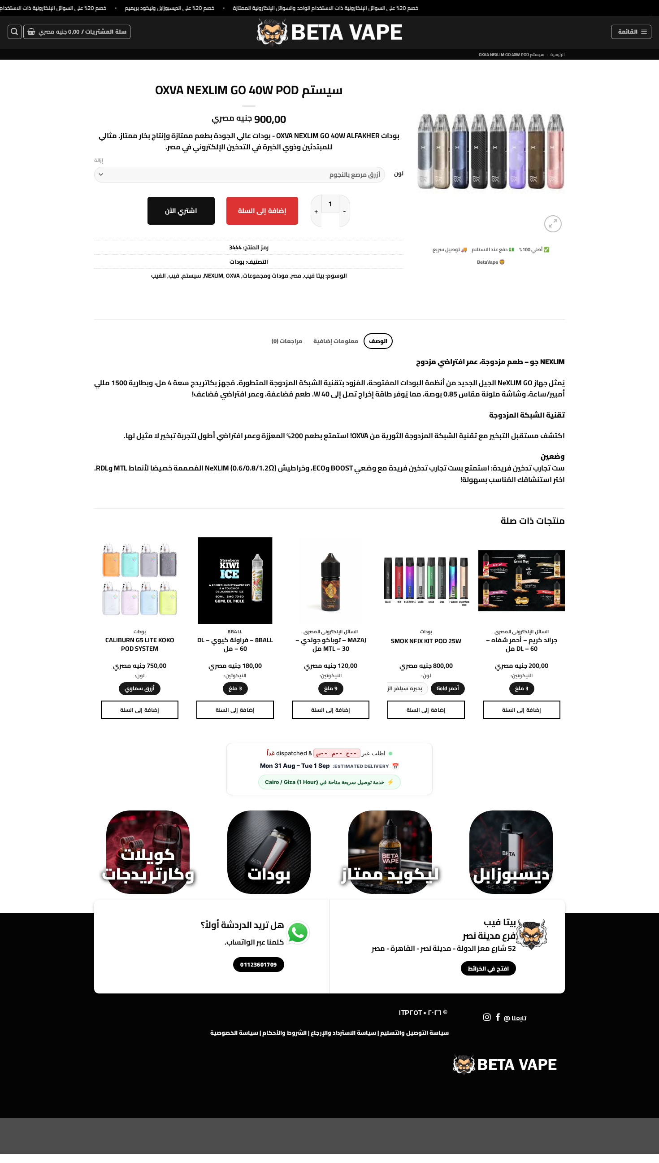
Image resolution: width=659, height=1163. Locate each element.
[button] (631, 32)
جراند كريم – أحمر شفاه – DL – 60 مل (521, 644)
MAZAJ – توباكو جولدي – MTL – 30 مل (330, 644)
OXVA (233, 275)
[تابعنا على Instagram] (487, 1018)
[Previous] (564, 636)
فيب (174, 275)
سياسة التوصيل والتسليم (414, 1032)
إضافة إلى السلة (262, 210)
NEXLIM (213, 275)
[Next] (97, 636)
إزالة (98, 160)
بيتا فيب (314, 275)
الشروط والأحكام (284, 1032)
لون (398, 173)
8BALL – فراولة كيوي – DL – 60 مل (235, 644)
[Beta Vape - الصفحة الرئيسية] (505, 1064)
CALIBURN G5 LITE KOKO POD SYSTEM (139, 644)
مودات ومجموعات (265, 275)
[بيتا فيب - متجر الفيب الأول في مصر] (329, 32)
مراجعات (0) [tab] (287, 340)
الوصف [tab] (378, 340)
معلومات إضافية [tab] (336, 340)
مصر (296, 275)
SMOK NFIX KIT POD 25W (426, 641)
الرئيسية (558, 54)
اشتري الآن (181, 210)
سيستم (191, 275)
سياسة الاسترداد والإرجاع (343, 1032)
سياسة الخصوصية (234, 1032)
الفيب (158, 275)
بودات (237, 261)
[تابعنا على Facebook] (498, 1018)
